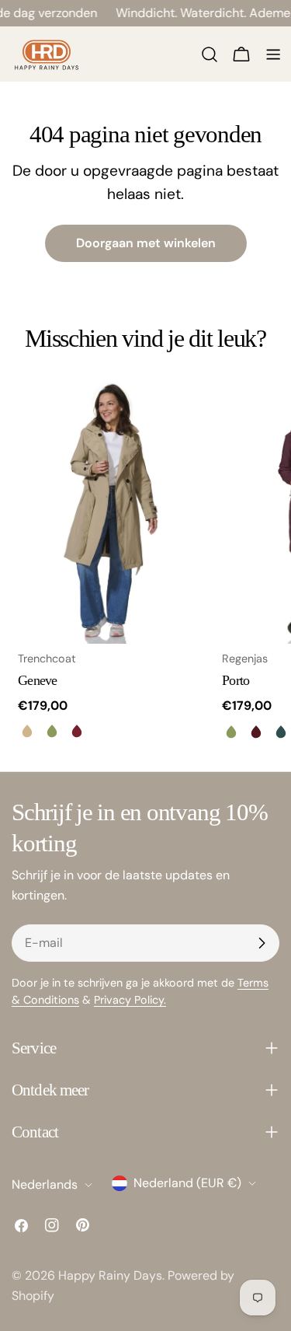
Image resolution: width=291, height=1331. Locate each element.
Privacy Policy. (130, 1000)
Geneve (37, 680)
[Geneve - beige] (27, 730)
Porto (235, 680)
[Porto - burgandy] (256, 731)
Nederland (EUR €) (187, 1183)
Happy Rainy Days (110, 1275)
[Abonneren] (261, 943)
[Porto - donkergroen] (281, 731)
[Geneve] (111, 511)
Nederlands (45, 1184)
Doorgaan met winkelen (146, 243)
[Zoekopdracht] (209, 54)
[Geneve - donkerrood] (77, 730)
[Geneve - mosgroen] (52, 730)
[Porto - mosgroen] (231, 731)
